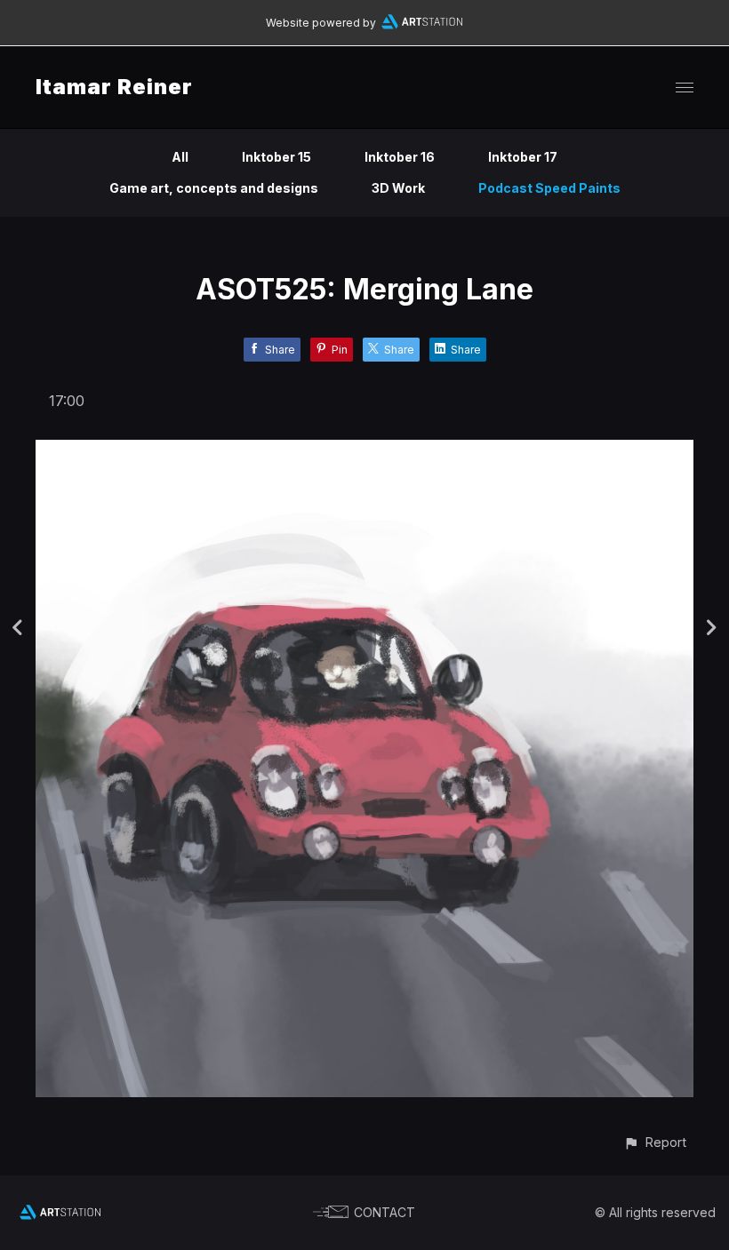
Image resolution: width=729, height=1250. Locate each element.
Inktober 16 (399, 156)
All (180, 156)
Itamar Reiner (114, 87)
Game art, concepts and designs (213, 187)
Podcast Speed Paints (549, 187)
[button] (654, 1142)
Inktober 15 (276, 156)
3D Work (398, 187)
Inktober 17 (522, 156)
